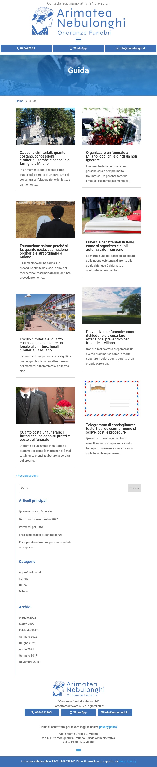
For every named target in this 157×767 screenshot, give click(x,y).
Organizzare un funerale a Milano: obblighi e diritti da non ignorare (111, 156)
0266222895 (43, 712)
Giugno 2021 (27, 643)
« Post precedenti (27, 475)
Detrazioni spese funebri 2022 (38, 519)
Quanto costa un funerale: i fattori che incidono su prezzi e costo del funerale (45, 436)
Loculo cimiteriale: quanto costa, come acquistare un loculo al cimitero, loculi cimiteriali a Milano (41, 344)
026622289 (27, 48)
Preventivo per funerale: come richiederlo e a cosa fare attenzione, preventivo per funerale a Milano (110, 337)
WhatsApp (80, 48)
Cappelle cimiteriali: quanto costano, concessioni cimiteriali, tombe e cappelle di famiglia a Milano (45, 158)
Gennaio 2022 (28, 636)
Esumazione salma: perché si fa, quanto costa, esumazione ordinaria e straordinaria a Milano (44, 251)
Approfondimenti (30, 572)
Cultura (24, 578)
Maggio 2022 (27, 617)
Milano (23, 591)
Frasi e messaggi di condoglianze (40, 534)
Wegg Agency (127, 761)
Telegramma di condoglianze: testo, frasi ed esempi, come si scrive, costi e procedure (111, 428)
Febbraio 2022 (28, 630)
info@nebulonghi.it (132, 48)
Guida (23, 585)
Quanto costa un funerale (35, 511)
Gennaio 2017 (28, 655)
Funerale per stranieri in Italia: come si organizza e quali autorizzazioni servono (110, 246)
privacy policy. (108, 727)
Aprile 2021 (26, 649)
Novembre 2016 (29, 661)
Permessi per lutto (31, 527)
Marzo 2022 (26, 624)
